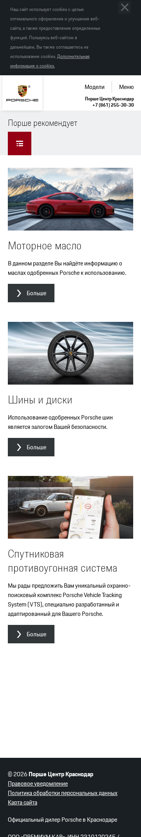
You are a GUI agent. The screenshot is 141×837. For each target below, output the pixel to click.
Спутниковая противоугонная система (62, 560)
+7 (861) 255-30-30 (113, 105)
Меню (126, 87)
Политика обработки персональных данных (63, 793)
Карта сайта (22, 802)
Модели (95, 87)
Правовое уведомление (38, 783)
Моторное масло (44, 245)
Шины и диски (40, 399)
